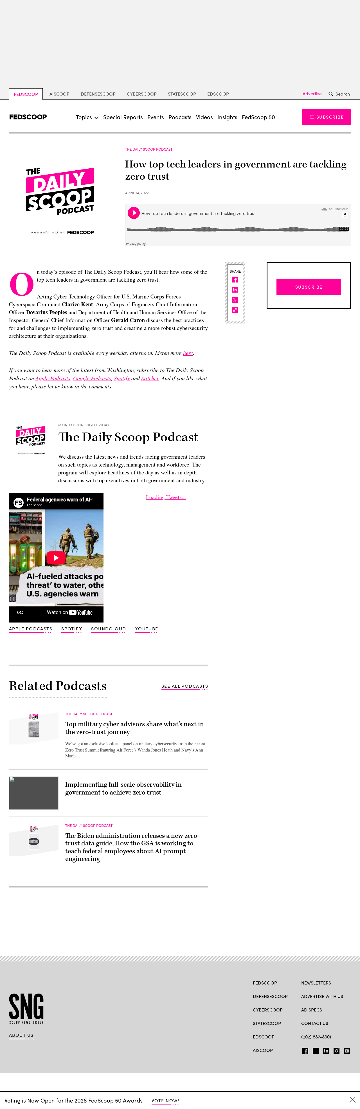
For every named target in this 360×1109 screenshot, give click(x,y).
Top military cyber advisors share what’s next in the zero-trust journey (134, 728)
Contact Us (314, 1023)
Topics (84, 117)
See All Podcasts (184, 686)
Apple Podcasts (30, 629)
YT (345, 1050)
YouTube (146, 629)
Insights (227, 117)
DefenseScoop (98, 94)
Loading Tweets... (166, 497)
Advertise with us (322, 996)
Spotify (71, 629)
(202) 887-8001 (316, 1037)
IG (334, 1050)
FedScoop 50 (258, 117)
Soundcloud (108, 629)
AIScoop (59, 94)
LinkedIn (326, 1050)
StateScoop (182, 94)
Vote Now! (165, 1100)
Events (155, 117)
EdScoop (218, 94)
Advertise (312, 93)
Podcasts (180, 117)
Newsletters (316, 983)
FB (304, 1050)
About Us (21, 1035)
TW (315, 1050)
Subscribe (330, 117)
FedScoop (26, 94)
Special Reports (123, 117)
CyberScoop (142, 94)
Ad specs (311, 1010)
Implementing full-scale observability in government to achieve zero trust (123, 788)
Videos (204, 117)
